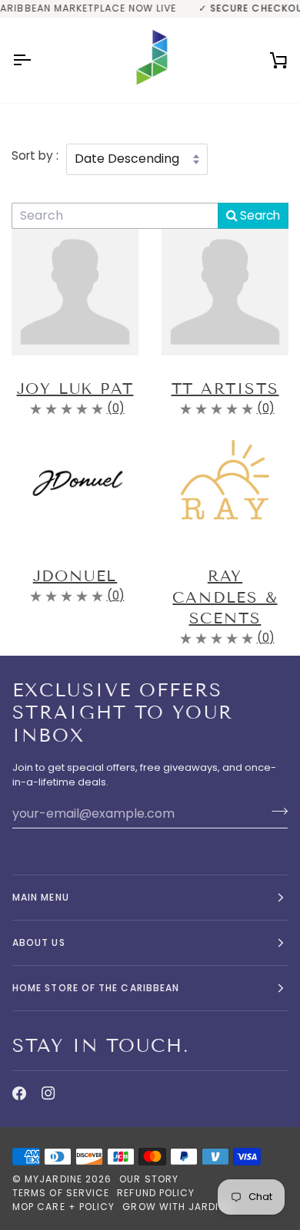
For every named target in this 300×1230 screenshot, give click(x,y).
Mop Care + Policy (63, 1206)
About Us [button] (38, 942)
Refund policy (156, 1192)
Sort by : (35, 155)
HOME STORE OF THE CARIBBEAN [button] (95, 987)
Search (258, 215)
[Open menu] (35, 60)
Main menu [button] (40, 897)
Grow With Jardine (176, 1206)
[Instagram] (48, 1093)
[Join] (275, 811)
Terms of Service (60, 1192)
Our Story (148, 1178)
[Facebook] (19, 1093)
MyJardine (53, 1178)
